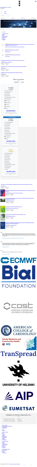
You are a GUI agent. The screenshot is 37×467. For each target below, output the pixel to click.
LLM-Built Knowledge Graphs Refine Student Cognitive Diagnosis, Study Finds (11, 72)
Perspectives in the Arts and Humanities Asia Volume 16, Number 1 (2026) (16, 214)
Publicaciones (4, 427)
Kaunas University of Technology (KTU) (12, 208)
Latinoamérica (4, 436)
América (3, 438)
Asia (3, 433)
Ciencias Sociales (5, 36)
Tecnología (4, 38)
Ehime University (8, 51)
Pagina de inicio (4, 425)
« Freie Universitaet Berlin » (10, 200)
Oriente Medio (4, 437)
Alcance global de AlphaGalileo (7, 426)
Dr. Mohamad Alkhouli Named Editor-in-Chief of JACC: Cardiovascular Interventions (12, 60)
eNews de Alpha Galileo (6, 449)
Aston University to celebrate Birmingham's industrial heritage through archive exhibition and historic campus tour (16, 184)
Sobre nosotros (4, 450)
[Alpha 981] (2, 8)
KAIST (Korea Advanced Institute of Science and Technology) (14, 46)
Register (5, 13)
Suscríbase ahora (10, 110)
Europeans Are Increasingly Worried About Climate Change (14, 206)
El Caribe (3, 434)
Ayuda (3, 451)
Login (5, 11)
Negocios (3, 39)
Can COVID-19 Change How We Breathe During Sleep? (12, 54)
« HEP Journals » (3, 68)
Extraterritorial (4, 439)
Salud (3, 35)
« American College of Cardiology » (6, 62)
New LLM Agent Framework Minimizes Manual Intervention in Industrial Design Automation (13, 66)
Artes (3, 445)
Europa (3, 435)
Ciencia (3, 34)
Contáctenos (4, 452)
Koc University (7, 56)
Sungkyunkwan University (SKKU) (11, 225)
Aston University (3, 186)
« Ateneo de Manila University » (11, 216)
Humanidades (4, 37)
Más (36, 1)
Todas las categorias (5, 33)
